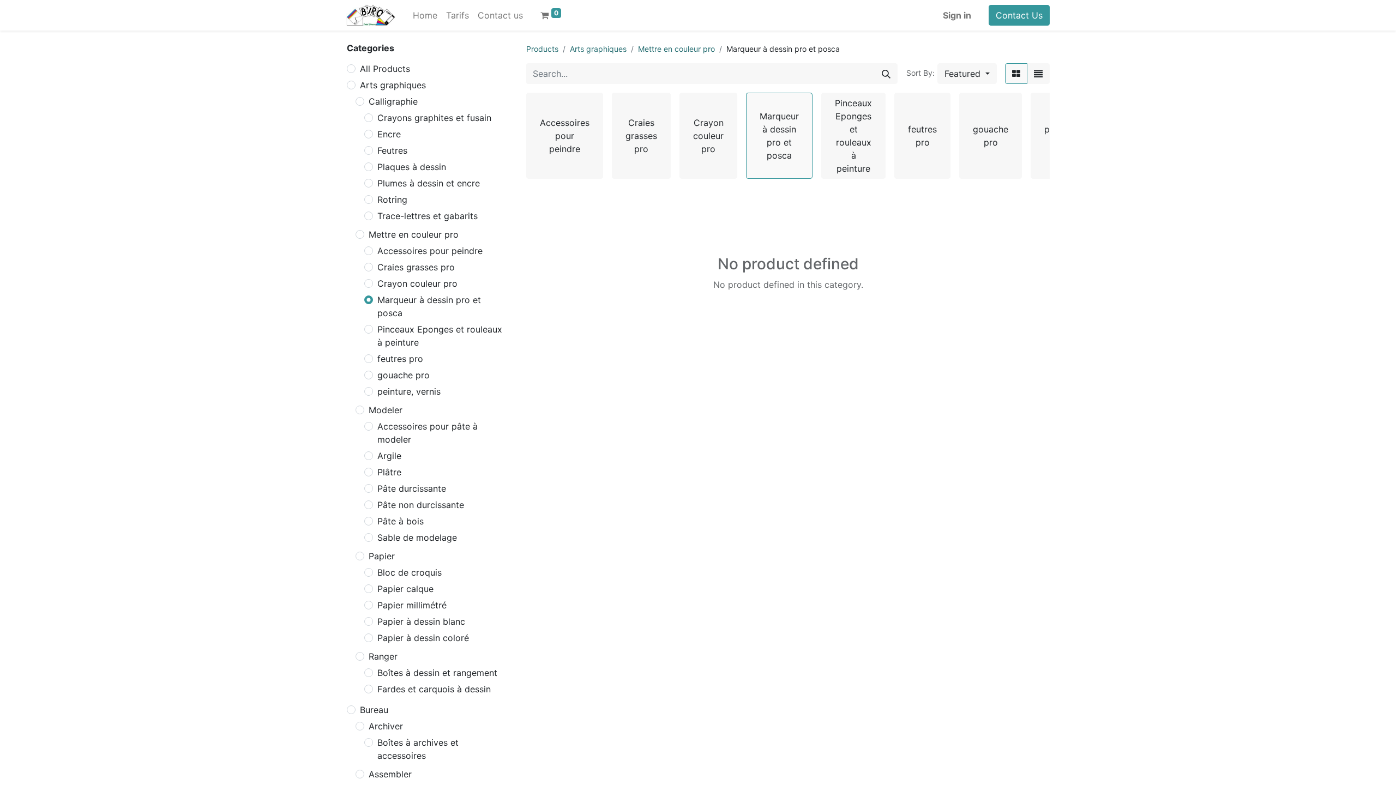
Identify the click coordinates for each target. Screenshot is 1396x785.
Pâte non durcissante (420, 504)
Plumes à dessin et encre (428, 183)
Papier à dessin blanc (421, 621)
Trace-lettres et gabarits (427, 215)
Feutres (392, 150)
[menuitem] (425, 15)
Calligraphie (393, 101)
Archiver (386, 726)
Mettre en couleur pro (414, 234)
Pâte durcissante (411, 488)
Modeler (385, 409)
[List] (1038, 73)
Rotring (392, 199)
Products (542, 48)
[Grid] (1016, 73)
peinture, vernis (409, 391)
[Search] (886, 73)
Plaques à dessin (411, 166)
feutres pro (400, 358)
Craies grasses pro (416, 267)
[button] (967, 73)
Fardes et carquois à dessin (434, 689)
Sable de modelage (417, 537)
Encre (389, 134)
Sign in (957, 15)
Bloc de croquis (409, 572)
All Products (385, 68)
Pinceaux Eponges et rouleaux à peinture (439, 336)
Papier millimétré (412, 605)
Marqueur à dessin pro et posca (429, 306)
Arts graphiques (393, 85)
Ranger (383, 656)
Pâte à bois (400, 521)
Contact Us (1019, 15)
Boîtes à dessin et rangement (437, 672)
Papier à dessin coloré (423, 637)
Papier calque (405, 588)
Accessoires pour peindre (430, 250)
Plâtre (389, 472)
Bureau (374, 709)
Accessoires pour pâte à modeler (427, 433)
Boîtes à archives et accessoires (418, 749)
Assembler (390, 774)
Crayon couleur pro (417, 283)
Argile (389, 455)
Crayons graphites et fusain (434, 117)
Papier (382, 556)
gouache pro (403, 375)
